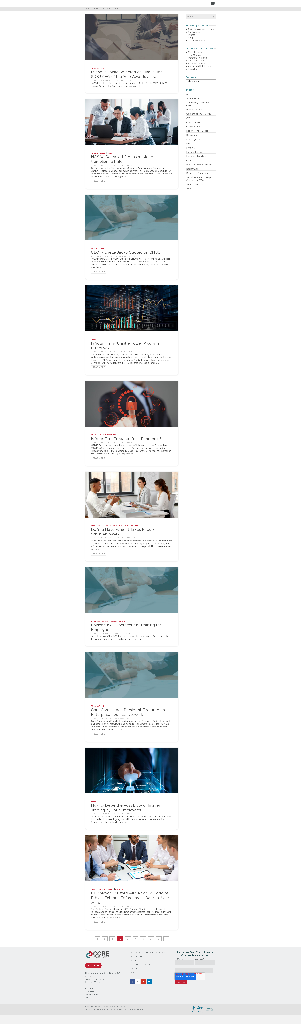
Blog (109, 153)
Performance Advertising (199, 164)
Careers (135, 969)
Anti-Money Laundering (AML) (198, 104)
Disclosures (192, 135)
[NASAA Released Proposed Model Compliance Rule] (131, 122)
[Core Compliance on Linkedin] (149, 981)
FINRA (189, 143)
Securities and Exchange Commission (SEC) (118, 526)
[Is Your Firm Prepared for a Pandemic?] (131, 403)
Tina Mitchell (126, 352)
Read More (99, 181)
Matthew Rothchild (197, 58)
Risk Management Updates (202, 29)
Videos (189, 188)
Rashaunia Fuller (196, 60)
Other (189, 160)
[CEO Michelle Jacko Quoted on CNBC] (131, 217)
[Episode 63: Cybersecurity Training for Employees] (131, 590)
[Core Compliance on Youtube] (143, 981)
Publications (97, 68)
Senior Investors (194, 184)
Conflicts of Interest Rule (199, 114)
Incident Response (107, 435)
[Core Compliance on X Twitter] (137, 981)
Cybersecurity (118, 621)
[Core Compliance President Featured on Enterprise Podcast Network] (131, 675)
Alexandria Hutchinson (199, 66)
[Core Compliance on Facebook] (132, 981)
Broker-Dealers (106, 889)
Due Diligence (122, 889)
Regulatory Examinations (198, 173)
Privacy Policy (106, 1009)
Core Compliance (127, 80)
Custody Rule (193, 122)
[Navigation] (213, 3)
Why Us (134, 960)
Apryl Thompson (196, 63)
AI (187, 94)
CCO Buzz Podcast (100, 621)
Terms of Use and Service (93, 1009)
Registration (192, 169)
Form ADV (191, 148)
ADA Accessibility (116, 1009)
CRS (188, 118)
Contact (135, 973)
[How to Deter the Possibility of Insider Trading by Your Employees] (131, 770)
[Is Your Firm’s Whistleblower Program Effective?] (131, 308)
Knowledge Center (140, 965)
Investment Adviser (196, 156)
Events (191, 35)
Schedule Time (93, 965)
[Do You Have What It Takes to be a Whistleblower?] (131, 494)
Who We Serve (138, 956)
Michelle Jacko (195, 52)
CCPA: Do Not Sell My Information (133, 1009)
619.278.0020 (90, 976)
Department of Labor (197, 131)
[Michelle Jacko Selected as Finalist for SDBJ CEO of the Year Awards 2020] (131, 37)
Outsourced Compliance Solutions (148, 952)
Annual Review (98, 153)
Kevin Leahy (194, 69)
